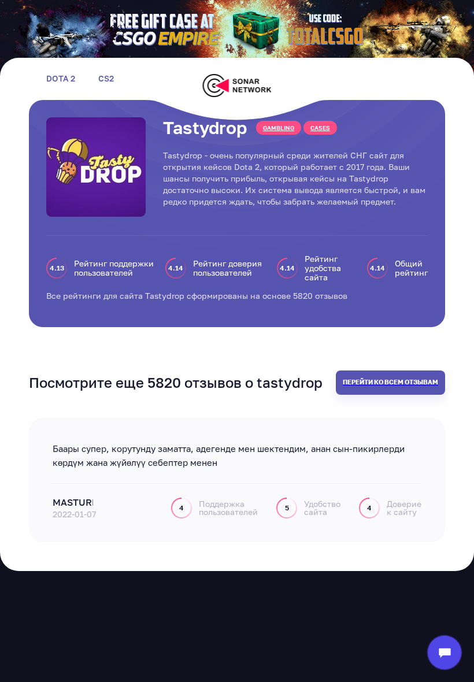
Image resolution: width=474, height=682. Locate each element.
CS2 (106, 78)
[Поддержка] (444, 652)
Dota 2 (60, 78)
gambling (278, 127)
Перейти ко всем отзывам (390, 382)
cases (320, 127)
